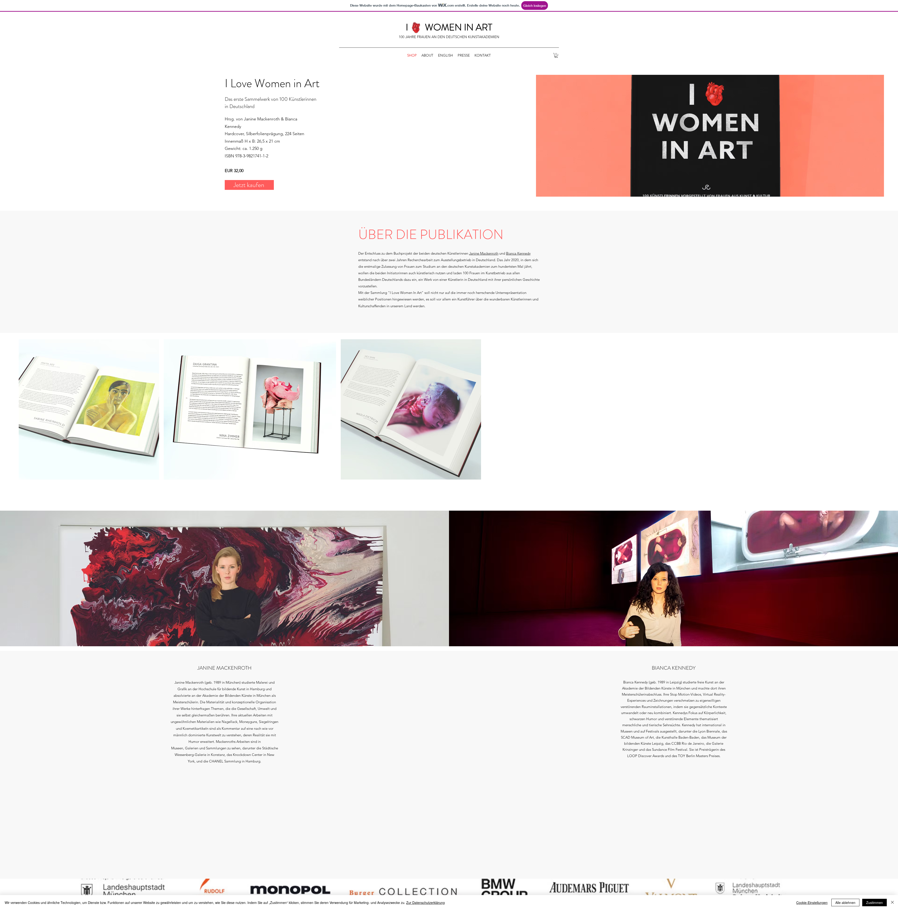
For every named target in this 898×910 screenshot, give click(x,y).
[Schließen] (892, 902)
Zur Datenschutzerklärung (425, 902)
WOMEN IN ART (458, 27)
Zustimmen (874, 902)
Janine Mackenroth (483, 253)
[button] (556, 55)
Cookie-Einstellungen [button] (812, 902)
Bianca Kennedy (518, 253)
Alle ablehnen (845, 902)
